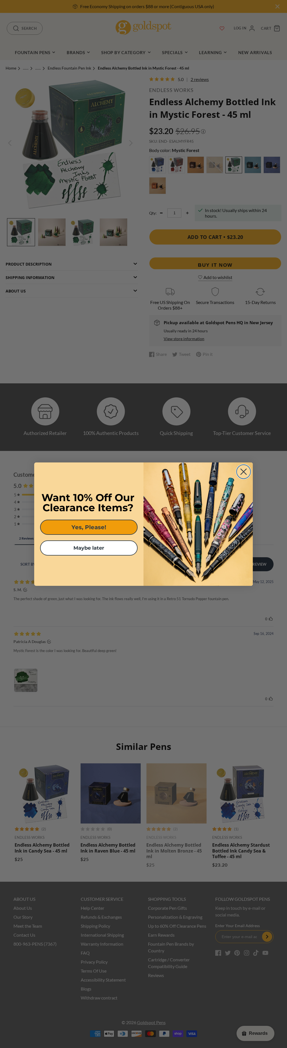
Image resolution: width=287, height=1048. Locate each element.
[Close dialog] (244, 472)
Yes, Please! (88, 527)
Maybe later (88, 548)
